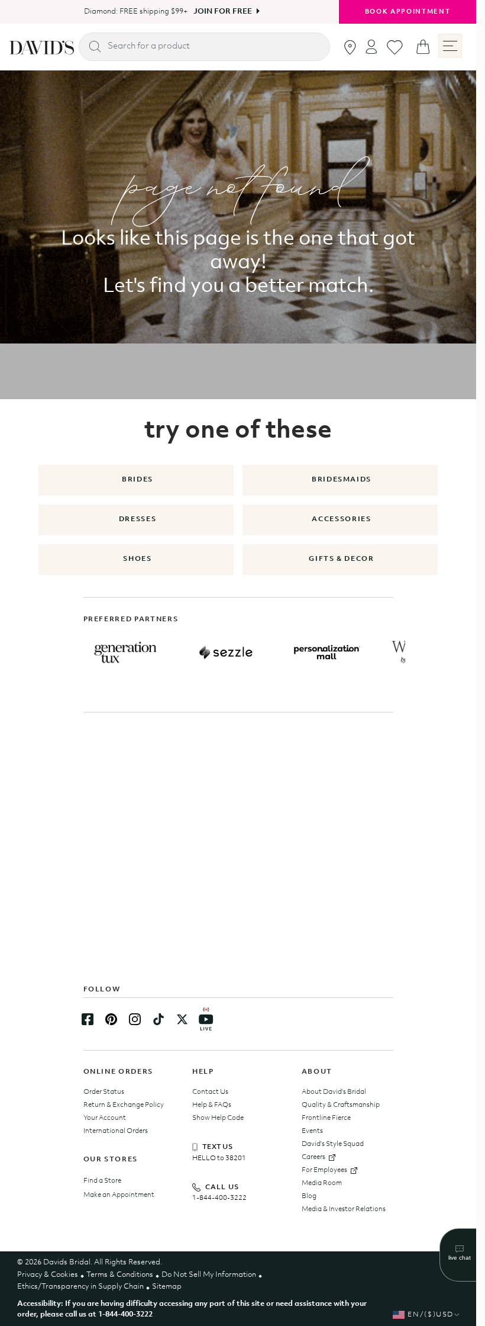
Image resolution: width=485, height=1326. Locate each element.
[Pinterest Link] (111, 1019)
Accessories (341, 519)
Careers (313, 1157)
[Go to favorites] (395, 47)
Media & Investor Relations (344, 1209)
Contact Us (210, 1092)
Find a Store (102, 1180)
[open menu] (450, 45)
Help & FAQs (211, 1105)
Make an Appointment (118, 1195)
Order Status (103, 1092)
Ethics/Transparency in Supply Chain (80, 1286)
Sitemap (167, 1286)
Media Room (322, 1183)
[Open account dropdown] (371, 46)
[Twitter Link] (182, 1019)
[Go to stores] (350, 47)
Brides (137, 479)
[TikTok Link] (158, 1019)
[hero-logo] (41, 46)
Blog (309, 1196)
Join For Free (218, 11)
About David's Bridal (334, 1092)
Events (312, 1131)
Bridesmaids (341, 479)
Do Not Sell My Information (208, 1275)
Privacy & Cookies (47, 1275)
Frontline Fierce (326, 1118)
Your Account (104, 1118)
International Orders (115, 1131)
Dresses (138, 519)
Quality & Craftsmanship (341, 1105)
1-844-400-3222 (219, 1198)
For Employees (324, 1170)
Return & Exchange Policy (123, 1105)
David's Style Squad (333, 1144)
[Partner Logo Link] (125, 652)
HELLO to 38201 (219, 1158)
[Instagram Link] (135, 1019)
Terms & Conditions (119, 1275)
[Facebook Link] (87, 1019)
